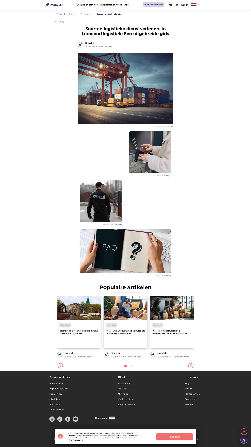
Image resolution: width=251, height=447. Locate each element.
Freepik (169, 126)
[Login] (170, 4)
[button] (60, 366)
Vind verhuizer (125, 399)
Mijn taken (54, 399)
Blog (187, 383)
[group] (79, 327)
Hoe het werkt (56, 383)
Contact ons (191, 399)
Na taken (122, 388)
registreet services (58, 388)
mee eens (175, 437)
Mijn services (55, 394)
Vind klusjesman (126, 404)
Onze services (56, 409)
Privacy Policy (99, 435)
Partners (189, 404)
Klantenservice (192, 394)
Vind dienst (55, 404)
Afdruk (188, 388)
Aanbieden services (154, 5)
